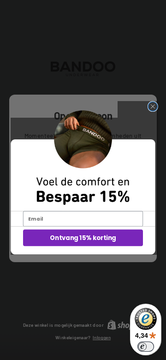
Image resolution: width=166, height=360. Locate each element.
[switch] (145, 347)
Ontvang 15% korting (83, 238)
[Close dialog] (152, 106)
